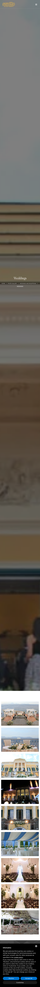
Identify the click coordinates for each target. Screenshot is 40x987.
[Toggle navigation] (36, 5)
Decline (11, 978)
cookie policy (18, 957)
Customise (20, 982)
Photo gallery (12, 283)
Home (3, 283)
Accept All (28, 978)
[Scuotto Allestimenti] (9, 4)
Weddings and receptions (28, 283)
